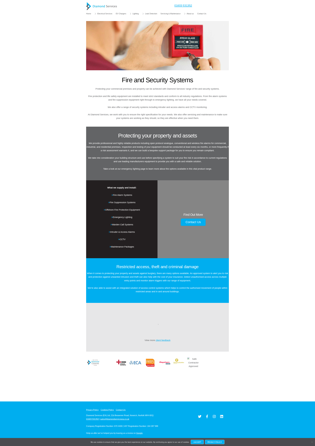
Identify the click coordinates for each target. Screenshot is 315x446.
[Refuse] (312, 442)
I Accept (197, 442)
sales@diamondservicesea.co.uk (114, 419)
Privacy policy (214, 442)
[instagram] (215, 416)
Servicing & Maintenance (170, 14)
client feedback (163, 340)
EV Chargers (121, 14)
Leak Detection (151, 14)
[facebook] (207, 416)
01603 (183, 5)
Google (139, 433)
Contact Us (201, 14)
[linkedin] (222, 416)
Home (88, 14)
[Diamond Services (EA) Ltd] (101, 9)
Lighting (135, 14)
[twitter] (200, 416)
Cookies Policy (107, 410)
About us (190, 14)
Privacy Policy (92, 410)
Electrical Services (104, 14)
